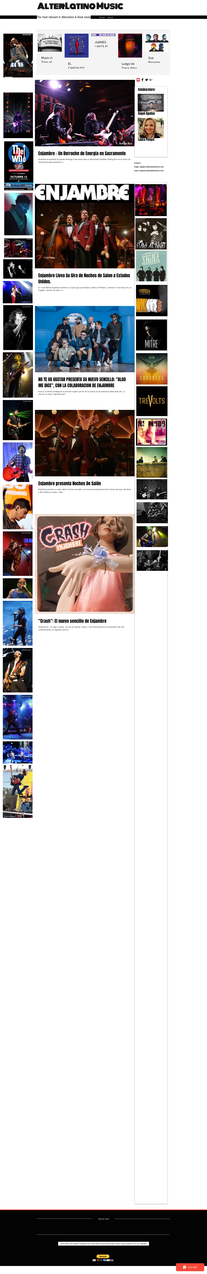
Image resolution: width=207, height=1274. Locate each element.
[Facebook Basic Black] (142, 79)
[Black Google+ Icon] (151, 79)
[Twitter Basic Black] (146, 79)
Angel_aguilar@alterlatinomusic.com (149, 167)
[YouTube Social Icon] (138, 79)
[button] (103, 1258)
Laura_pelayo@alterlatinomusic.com (149, 171)
